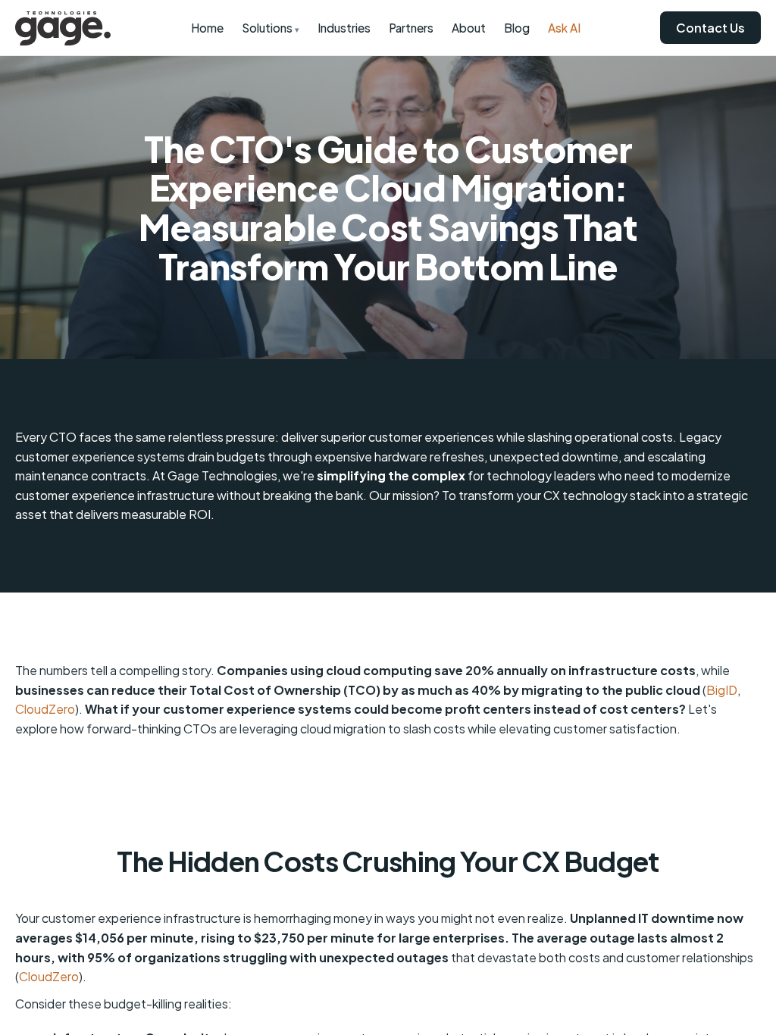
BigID (721, 690)
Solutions (270, 27)
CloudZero (45, 709)
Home (207, 27)
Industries (344, 27)
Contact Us (710, 28)
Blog (517, 27)
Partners (411, 27)
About (469, 27)
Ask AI (564, 27)
